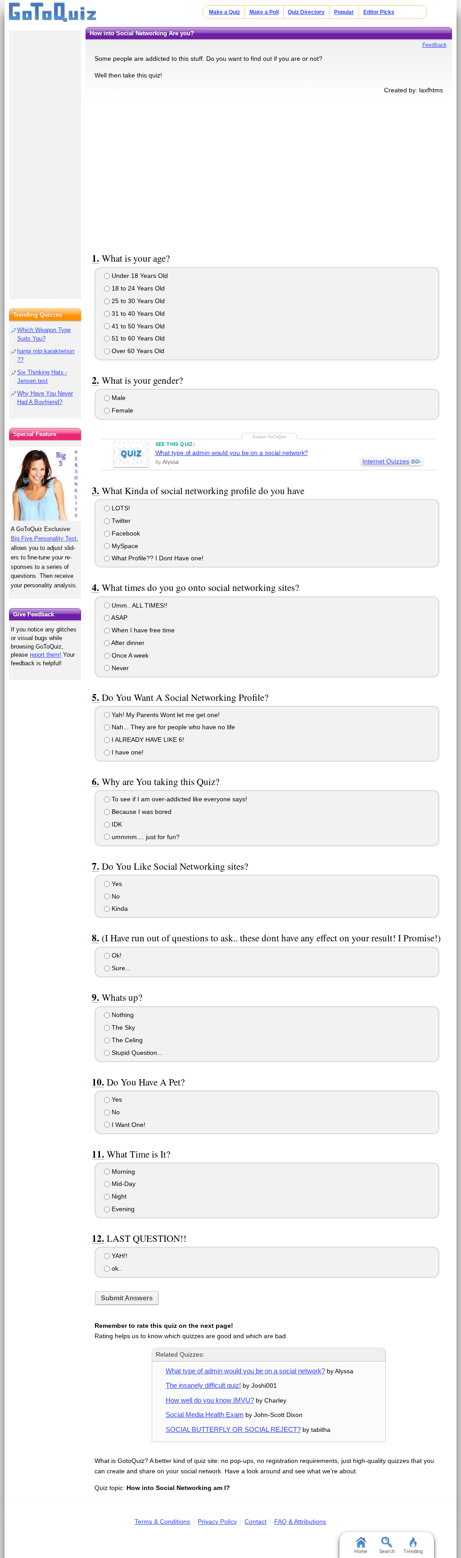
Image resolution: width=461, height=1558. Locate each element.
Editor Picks (378, 12)
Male (118, 397)
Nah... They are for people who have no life (172, 727)
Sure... (120, 968)
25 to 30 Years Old (137, 300)
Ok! (116, 955)
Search (387, 1551)
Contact (255, 1521)
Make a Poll (264, 12)
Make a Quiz (224, 12)
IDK (116, 824)
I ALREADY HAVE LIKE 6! (147, 739)
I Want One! (127, 1124)
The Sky (122, 1027)
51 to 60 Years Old (137, 338)
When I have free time (142, 630)
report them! (45, 654)
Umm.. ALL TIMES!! (138, 605)
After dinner (127, 642)
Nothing (122, 1014)
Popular (344, 12)
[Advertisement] (269, 172)
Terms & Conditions (162, 1521)
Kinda (119, 908)
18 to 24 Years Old (137, 288)
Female (121, 410)
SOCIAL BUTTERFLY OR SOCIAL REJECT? (233, 1429)
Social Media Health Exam (205, 1414)
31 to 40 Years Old (137, 313)
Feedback (434, 45)
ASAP (118, 617)
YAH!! (118, 1255)
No (115, 896)
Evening (122, 1209)
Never (119, 668)
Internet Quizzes (385, 461)
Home (360, 1551)
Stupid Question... (136, 1052)
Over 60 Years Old (137, 350)
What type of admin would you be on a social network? (231, 452)
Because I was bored (141, 811)
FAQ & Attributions (300, 1521)
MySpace (124, 546)
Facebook (125, 533)
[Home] (53, 13)
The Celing (126, 1040)
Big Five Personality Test (44, 538)
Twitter (120, 520)
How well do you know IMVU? (210, 1400)
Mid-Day (123, 1183)
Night (118, 1196)
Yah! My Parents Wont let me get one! (165, 714)
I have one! (127, 752)
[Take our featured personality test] (45, 484)
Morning (122, 1171)
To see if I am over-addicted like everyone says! (178, 799)
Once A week (129, 655)
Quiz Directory (306, 12)
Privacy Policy (217, 1521)
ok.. (116, 1268)
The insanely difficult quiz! (203, 1385)
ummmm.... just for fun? (145, 836)
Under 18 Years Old (139, 275)
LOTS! (120, 508)
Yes (116, 883)
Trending (413, 1551)
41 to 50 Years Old (137, 326)
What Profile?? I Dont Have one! (156, 558)
